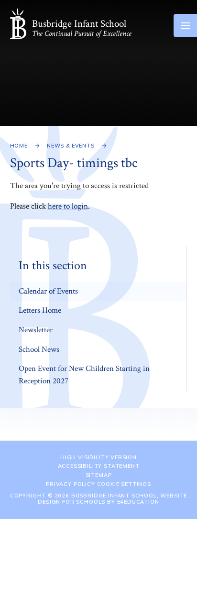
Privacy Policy (70, 484)
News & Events (71, 145)
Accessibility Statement (99, 466)
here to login (68, 206)
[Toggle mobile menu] (185, 25)
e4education (138, 501)
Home (19, 145)
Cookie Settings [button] (124, 484)
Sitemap (99, 475)
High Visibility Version (98, 457)
